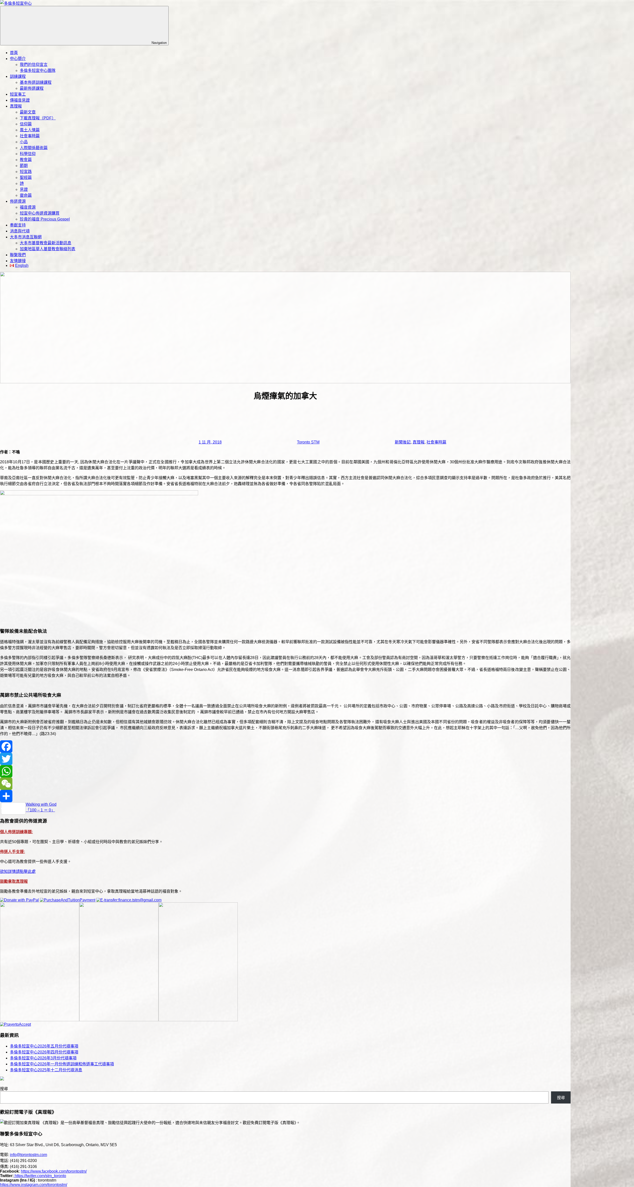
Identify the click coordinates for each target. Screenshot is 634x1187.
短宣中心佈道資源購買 (39, 213)
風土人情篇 (30, 130)
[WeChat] (285, 783)
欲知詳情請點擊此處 (18, 871)
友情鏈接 (18, 261)
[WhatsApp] (285, 771)
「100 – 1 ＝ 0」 (40, 810)
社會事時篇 (30, 136)
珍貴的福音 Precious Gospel (45, 219)
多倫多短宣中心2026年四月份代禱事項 (44, 1052)
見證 (24, 189)
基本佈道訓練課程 (36, 82)
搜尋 (4, 1089)
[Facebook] (285, 746)
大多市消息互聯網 (26, 237)
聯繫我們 (18, 255)
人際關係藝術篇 (34, 148)
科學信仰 (28, 154)
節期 (24, 166)
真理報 (16, 106)
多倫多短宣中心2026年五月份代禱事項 (44, 1046)
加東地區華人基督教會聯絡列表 (47, 249)
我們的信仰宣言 (34, 64)
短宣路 (26, 171)
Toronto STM (308, 442)
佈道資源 (18, 201)
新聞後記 (403, 442)
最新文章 (28, 112)
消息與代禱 (20, 231)
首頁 (14, 53)
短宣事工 (18, 94)
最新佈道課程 (32, 88)
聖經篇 (26, 177)
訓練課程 (18, 76)
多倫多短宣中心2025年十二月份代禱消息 (46, 1070)
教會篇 (26, 160)
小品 (24, 142)
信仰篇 (26, 124)
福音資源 (28, 207)
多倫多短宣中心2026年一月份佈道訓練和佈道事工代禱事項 (62, 1064)
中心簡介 (18, 58)
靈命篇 (26, 195)
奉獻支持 (18, 225)
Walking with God (41, 804)
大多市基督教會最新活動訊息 (45, 243)
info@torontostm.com (28, 1155)
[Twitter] (285, 759)
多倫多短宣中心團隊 (37, 70)
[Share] (285, 796)
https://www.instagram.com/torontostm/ (33, 1185)
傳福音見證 (20, 100)
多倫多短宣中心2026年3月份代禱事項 (43, 1058)
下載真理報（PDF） (38, 118)
